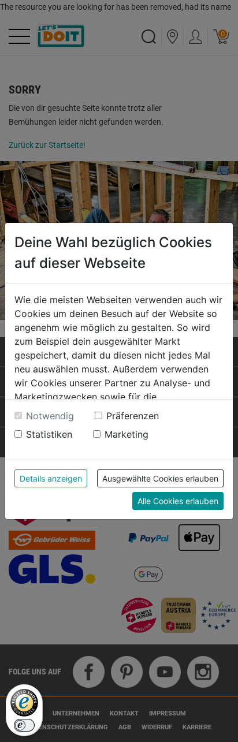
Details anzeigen (51, 478)
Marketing (126, 434)
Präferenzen (132, 416)
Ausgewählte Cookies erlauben (160, 478)
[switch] (24, 725)
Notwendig (50, 416)
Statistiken (49, 434)
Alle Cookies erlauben (177, 501)
